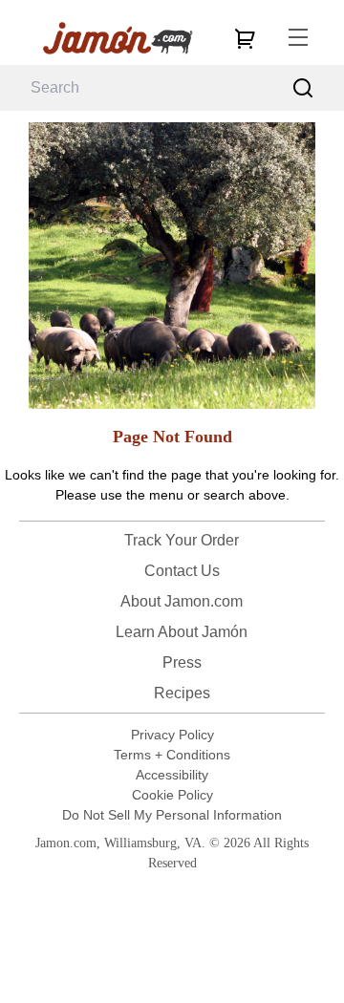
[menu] (298, 38)
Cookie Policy (172, 794)
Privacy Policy (172, 734)
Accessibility (172, 774)
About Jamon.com (181, 601)
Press (182, 662)
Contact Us (182, 571)
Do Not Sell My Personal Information (172, 814)
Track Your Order (181, 540)
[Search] (303, 88)
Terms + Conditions (172, 754)
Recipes (182, 693)
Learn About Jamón (181, 632)
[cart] (244, 38)
